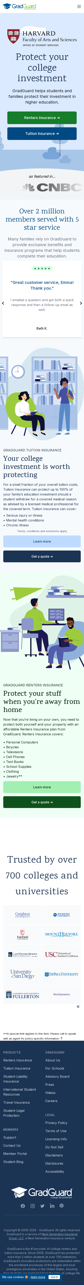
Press (49, 1085)
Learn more (42, 541)
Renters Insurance (17, 1060)
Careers (51, 1101)
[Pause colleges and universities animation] (78, 1006)
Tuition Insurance (16, 1068)
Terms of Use (55, 1131)
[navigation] (3, 303)
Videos (50, 1093)
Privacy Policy (56, 1123)
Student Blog (13, 1162)
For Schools (54, 1068)
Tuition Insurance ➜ (42, 133)
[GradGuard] (19, 6)
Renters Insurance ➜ (42, 118)
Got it (54, 1277)
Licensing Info (56, 1139)
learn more (38, 1277)
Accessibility (54, 1171)
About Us (52, 1060)
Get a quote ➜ (42, 556)
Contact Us (12, 1145)
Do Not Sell (54, 1147)
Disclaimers (54, 1155)
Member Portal (15, 1154)
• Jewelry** (12, 776)
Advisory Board (57, 1076)
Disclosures (54, 1163)
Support (9, 1137)
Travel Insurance (16, 1102)
